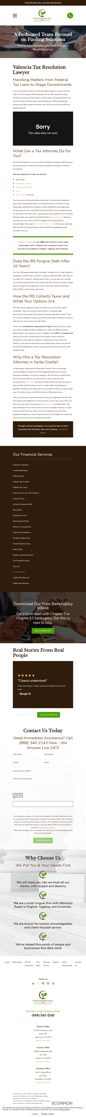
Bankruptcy (17, 962)
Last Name (48, 754)
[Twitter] (38, 983)
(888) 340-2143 (43, 1015)
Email (46, 763)
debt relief (30, 382)
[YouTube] (43, 983)
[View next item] (34, 715)
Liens (18, 191)
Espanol (55, 962)
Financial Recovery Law (44, 224)
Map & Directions (43, 1040)
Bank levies (20, 194)
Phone (15, 763)
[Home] (42, 16)
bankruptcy (48, 404)
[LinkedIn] (48, 983)
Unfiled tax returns (23, 183)
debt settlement (56, 217)
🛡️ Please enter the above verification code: (31, 798)
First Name (17, 754)
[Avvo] (53, 983)
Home (7, 962)
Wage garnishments (24, 187)
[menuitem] (43, 465)
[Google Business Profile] (33, 983)
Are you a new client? (22, 771)
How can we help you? (22, 779)
